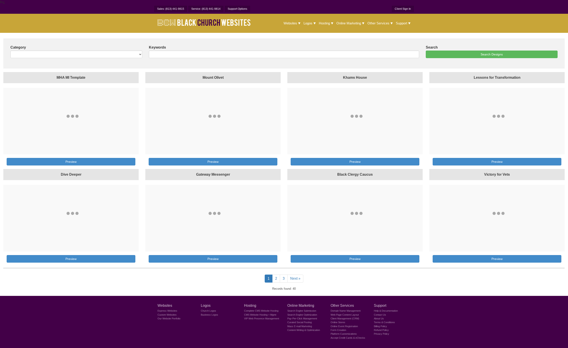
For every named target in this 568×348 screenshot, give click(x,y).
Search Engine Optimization (302, 314)
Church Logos (208, 310)
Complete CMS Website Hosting (261, 310)
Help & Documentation (386, 310)
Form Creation (338, 330)
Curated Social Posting (299, 322)
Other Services (378, 23)
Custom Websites (167, 314)
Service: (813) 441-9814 (206, 8)
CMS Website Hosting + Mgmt (260, 314)
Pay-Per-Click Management (302, 318)
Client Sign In (403, 8)
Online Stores (338, 322)
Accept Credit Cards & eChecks (348, 337)
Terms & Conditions (384, 322)
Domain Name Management (346, 310)
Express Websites (167, 310)
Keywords (157, 47)
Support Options (237, 8)
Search (432, 47)
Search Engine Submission (301, 310)
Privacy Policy (381, 333)
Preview (71, 161)
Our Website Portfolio (169, 318)
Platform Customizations (344, 333)
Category (18, 47)
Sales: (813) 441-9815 (170, 8)
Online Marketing (348, 23)
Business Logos (209, 314)
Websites (290, 23)
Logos (308, 23)
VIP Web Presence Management (261, 318)
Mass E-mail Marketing (299, 326)
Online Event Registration (344, 326)
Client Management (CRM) (345, 318)
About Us (379, 318)
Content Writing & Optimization (303, 330)
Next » (295, 278)
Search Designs (492, 54)
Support (401, 23)
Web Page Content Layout (345, 314)
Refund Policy (381, 330)
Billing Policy (380, 326)
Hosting (324, 23)
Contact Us (380, 314)
